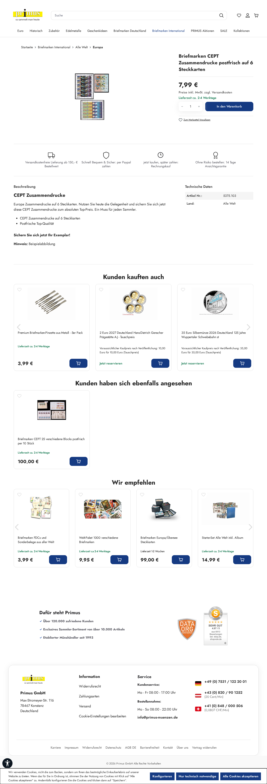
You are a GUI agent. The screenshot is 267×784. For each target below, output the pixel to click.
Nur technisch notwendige (197, 776)
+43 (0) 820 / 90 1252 (223, 693)
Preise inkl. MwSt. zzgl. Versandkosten (205, 92)
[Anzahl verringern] (182, 106)
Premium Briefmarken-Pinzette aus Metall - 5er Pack (50, 333)
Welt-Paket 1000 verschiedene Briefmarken (98, 540)
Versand (85, 706)
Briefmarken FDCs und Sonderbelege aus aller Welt (36, 540)
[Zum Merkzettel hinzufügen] (19, 290)
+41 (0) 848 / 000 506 (223, 706)
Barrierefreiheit (149, 747)
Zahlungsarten (89, 696)
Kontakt (168, 747)
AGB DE (130, 747)
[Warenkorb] (257, 15)
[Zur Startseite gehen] (27, 15)
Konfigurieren (162, 776)
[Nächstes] (248, 328)
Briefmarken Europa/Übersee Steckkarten (159, 540)
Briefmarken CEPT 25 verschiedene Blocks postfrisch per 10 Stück (51, 441)
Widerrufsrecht (90, 686)
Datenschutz (113, 747)
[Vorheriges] (19, 328)
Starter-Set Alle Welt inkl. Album (222, 538)
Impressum (71, 747)
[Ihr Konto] (247, 15)
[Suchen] (222, 15)
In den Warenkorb (229, 106)
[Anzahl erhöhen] (199, 106)
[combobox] (134, 15)
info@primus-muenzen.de (157, 717)
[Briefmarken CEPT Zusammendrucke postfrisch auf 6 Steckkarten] (92, 95)
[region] (94, 95)
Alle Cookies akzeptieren (240, 776)
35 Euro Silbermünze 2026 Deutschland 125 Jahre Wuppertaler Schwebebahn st (213, 335)
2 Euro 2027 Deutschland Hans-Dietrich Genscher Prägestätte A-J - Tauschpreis (131, 335)
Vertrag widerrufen (204, 747)
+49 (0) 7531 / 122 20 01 (225, 682)
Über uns (182, 747)
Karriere (56, 747)
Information (89, 677)
